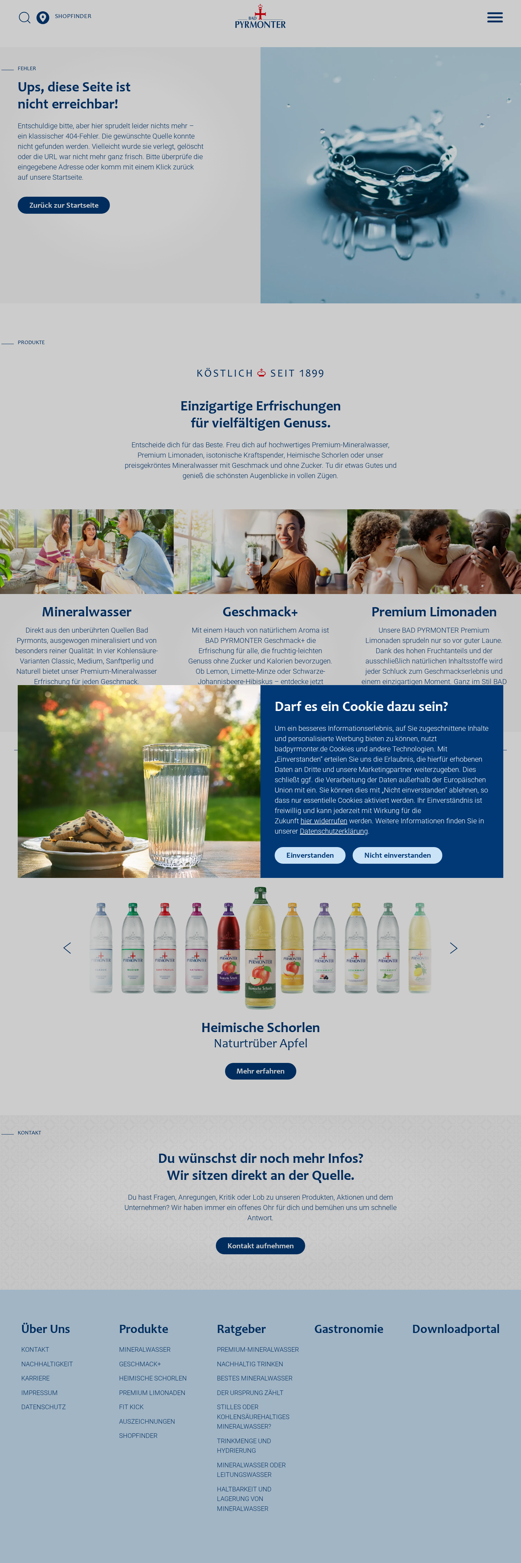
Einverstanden (310, 856)
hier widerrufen (324, 821)
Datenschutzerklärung (334, 831)
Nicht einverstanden (397, 856)
